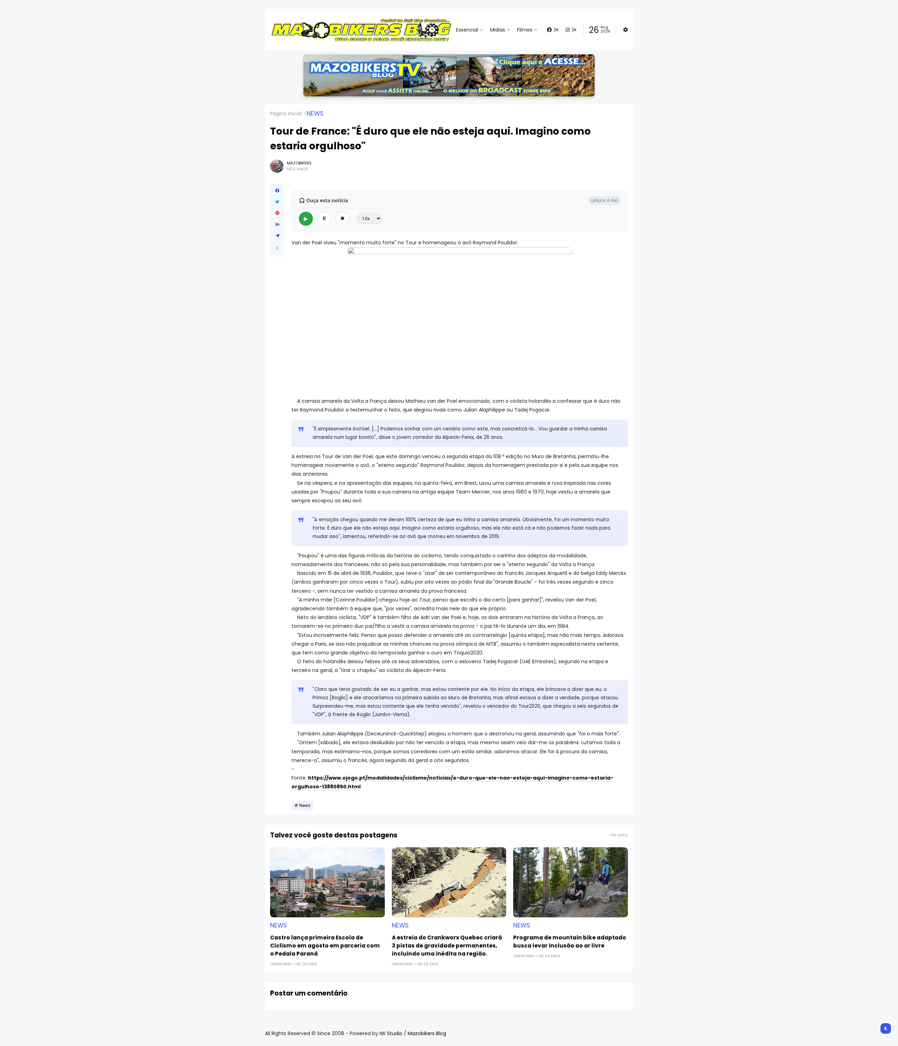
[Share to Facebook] (277, 191)
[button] (277, 248)
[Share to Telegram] (277, 235)
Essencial (467, 29)
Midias (497, 29)
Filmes (524, 29)
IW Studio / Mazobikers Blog (413, 1033)
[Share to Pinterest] (277, 213)
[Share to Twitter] (277, 202)
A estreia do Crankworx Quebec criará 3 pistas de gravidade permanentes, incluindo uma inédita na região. (447, 945)
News (315, 113)
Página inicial (286, 113)
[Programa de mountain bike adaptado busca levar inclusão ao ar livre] (570, 882)
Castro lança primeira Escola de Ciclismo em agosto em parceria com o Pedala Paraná (325, 945)
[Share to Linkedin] (277, 224)
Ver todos (619, 835)
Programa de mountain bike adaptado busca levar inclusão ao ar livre (569, 941)
